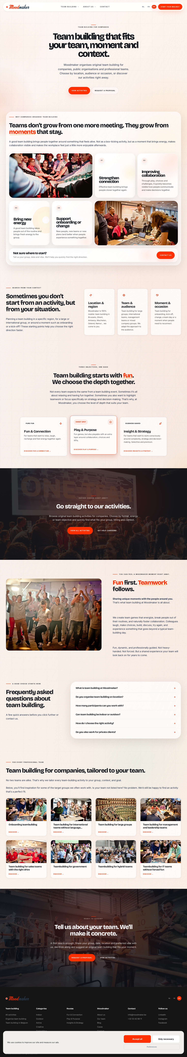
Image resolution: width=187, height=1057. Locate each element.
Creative (40, 1027)
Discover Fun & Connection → (37, 451)
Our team (101, 1019)
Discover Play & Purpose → (86, 449)
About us (88, 7)
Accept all (137, 1039)
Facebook (162, 1023)
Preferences (152, 1047)
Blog (99, 1023)
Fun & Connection (74, 1015)
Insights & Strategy (75, 1023)
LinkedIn (162, 1015)
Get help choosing (107, 530)
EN (154, 7)
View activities (79, 90)
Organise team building (16, 1019)
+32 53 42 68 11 (135, 1019)
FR (149, 7)
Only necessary (166, 1039)
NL (143, 7)
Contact (105, 7)
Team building (69, 7)
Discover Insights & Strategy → (138, 451)
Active (39, 1023)
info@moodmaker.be (137, 1015)
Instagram (162, 1019)
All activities (11, 1015)
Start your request (170, 7)
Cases (100, 1027)
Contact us (165, 255)
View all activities (80, 530)
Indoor (39, 1015)
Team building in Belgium (17, 1023)
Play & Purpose (73, 1019)
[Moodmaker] (17, 7)
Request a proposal (105, 90)
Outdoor (40, 1019)
